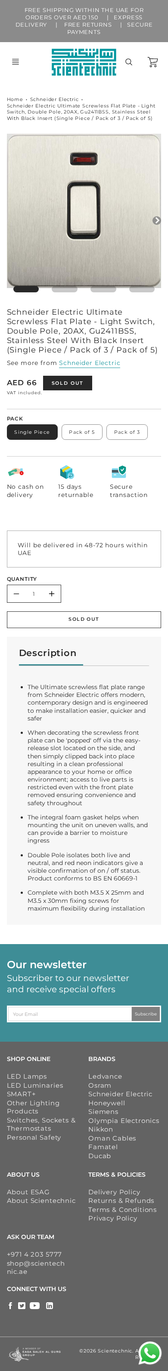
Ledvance (105, 1076)
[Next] (156, 220)
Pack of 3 (127, 432)
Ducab (99, 1156)
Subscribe (146, 1014)
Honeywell (106, 1103)
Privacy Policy (112, 1218)
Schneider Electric (54, 99)
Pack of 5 (82, 432)
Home (15, 99)
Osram (100, 1085)
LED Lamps (27, 1076)
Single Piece (32, 432)
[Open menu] (15, 62)
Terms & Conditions (122, 1209)
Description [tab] (48, 652)
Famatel (103, 1147)
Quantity (22, 579)
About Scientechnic (41, 1200)
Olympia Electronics (123, 1120)
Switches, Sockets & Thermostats (41, 1124)
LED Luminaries (35, 1085)
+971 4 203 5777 (34, 1254)
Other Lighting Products (33, 1107)
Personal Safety (34, 1137)
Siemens (103, 1111)
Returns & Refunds (121, 1200)
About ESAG (28, 1192)
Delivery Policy (114, 1192)
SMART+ (21, 1094)
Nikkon (100, 1129)
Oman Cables (112, 1138)
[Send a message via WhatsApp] (150, 1353)
